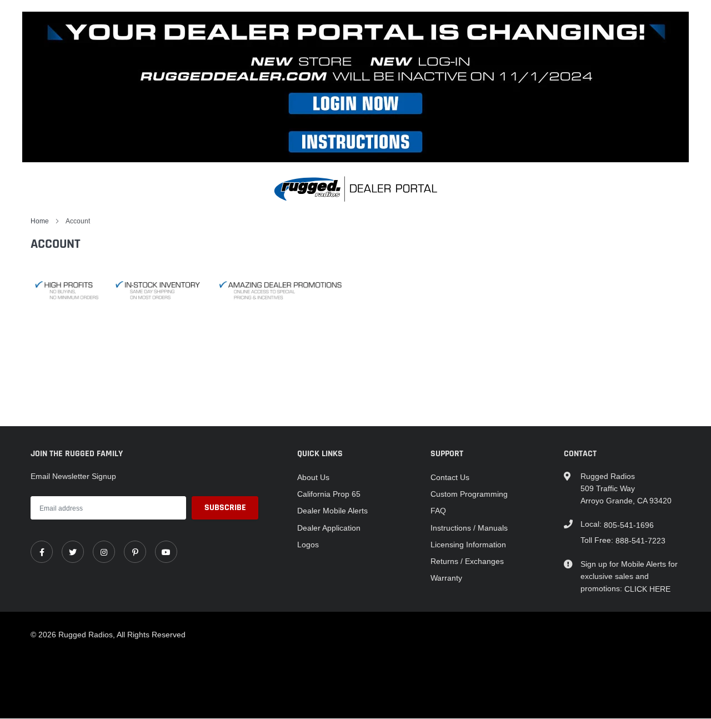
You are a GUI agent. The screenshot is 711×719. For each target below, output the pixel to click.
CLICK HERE (647, 589)
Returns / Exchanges (467, 561)
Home (40, 221)
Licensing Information (468, 544)
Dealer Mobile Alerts (332, 510)
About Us (313, 477)
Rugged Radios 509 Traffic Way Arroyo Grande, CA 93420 (626, 488)
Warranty (446, 577)
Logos (308, 544)
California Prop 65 (328, 494)
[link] (42, 552)
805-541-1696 (629, 525)
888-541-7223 (640, 540)
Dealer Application (328, 527)
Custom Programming (469, 494)
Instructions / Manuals (469, 527)
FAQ (438, 510)
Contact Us (449, 477)
